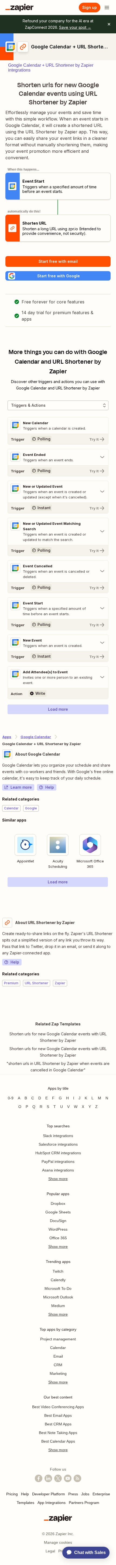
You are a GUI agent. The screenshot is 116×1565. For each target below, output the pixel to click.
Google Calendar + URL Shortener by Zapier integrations (50, 67)
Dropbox (58, 1203)
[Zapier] (19, 7)
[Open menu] (107, 7)
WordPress (58, 1229)
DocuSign (58, 1221)
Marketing (58, 1373)
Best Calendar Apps (58, 1441)
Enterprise (101, 1494)
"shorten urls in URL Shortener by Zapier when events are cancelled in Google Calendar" (58, 1066)
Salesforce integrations (58, 1144)
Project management (58, 1339)
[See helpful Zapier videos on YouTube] (67, 1478)
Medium (58, 1306)
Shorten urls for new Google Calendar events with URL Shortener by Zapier (58, 1037)
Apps (6, 737)
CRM (58, 1365)
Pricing (12, 1494)
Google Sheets (58, 1212)
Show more (58, 1179)
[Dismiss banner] (109, 24)
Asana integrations (58, 1170)
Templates (25, 1502)
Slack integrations (58, 1136)
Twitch (58, 1271)
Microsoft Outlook (58, 1297)
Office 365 (58, 1238)
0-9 (10, 1098)
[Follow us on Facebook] (38, 1478)
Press (73, 1494)
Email (58, 1356)
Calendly (58, 1280)
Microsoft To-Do (58, 1288)
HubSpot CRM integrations (58, 1153)
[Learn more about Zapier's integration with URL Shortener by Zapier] (7, 923)
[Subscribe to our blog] (77, 1478)
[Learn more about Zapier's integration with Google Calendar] (7, 754)
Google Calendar (36, 737)
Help (49, 787)
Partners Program (84, 1502)
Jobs (85, 1494)
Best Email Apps (58, 1415)
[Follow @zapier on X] (58, 1478)
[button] (58, 276)
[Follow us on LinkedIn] (48, 1478)
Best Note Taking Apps (58, 1433)
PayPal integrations (58, 1161)
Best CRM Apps (58, 1424)
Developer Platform (48, 1494)
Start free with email (58, 261)
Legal (50, 1551)
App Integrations (51, 1502)
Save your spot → (75, 27)
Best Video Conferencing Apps (58, 1407)
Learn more (21, 787)
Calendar (58, 1348)
